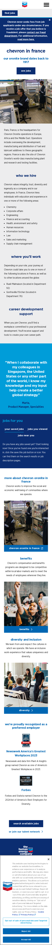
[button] (10, 13)
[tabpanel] (26, 452)
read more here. (26, 39)
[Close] (48, 859)
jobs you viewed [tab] (37, 429)
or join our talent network (24, 831)
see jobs (28, 71)
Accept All (26, 939)
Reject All (26, 931)
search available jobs (26, 823)
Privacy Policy (27, 914)
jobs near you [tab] (26, 435)
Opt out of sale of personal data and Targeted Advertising (26, 921)
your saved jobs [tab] (14, 429)
